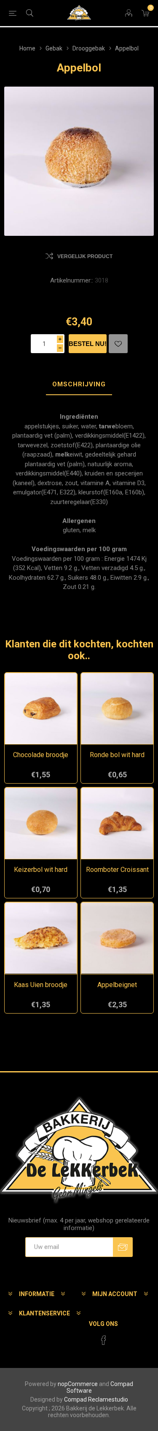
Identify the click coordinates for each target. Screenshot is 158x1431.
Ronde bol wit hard (117, 755)
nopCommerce (78, 1384)
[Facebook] (103, 1340)
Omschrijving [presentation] (79, 384)
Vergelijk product (84, 256)
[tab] (79, 384)
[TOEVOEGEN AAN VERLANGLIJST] (118, 343)
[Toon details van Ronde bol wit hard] (117, 709)
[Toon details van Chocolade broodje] (41, 709)
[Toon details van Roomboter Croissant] (117, 823)
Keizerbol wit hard (40, 870)
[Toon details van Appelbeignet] (117, 938)
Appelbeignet (117, 985)
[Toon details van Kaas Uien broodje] (41, 938)
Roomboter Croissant (117, 870)
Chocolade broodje (40, 755)
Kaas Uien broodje (40, 985)
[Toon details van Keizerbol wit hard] (41, 823)
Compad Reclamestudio (96, 1399)
